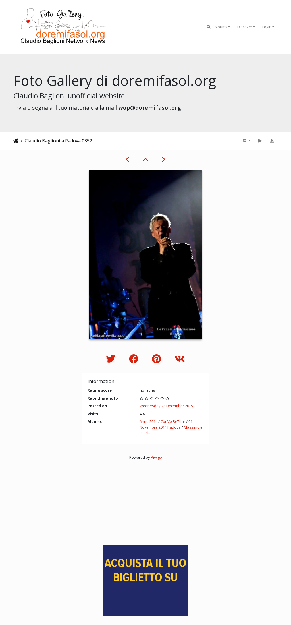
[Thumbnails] (145, 159)
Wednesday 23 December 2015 (166, 405)
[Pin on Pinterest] (157, 358)
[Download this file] (272, 141)
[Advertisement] (145, 500)
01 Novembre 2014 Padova (166, 424)
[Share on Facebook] (134, 358)
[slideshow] (260, 141)
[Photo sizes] (246, 141)
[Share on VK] (180, 358)
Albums (221, 26)
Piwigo (156, 457)
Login (266, 26)
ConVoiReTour (173, 421)
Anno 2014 (148, 421)
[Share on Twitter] (111, 358)
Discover (244, 26)
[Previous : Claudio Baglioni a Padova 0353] (127, 159)
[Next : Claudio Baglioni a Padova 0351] (163, 159)
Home (15, 140)
